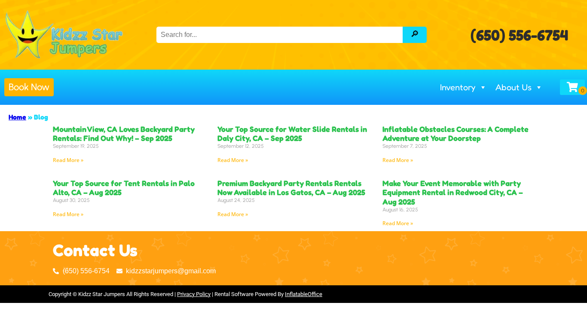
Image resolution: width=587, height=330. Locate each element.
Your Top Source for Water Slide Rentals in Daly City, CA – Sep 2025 (292, 133)
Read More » (68, 160)
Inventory (458, 87)
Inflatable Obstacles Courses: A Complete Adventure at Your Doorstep (455, 133)
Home (17, 117)
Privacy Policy (194, 294)
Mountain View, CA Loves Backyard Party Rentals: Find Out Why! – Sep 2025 (124, 133)
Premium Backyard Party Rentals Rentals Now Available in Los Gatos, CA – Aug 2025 (291, 187)
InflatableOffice (303, 294)
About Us (513, 87)
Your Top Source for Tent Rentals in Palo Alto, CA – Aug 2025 (124, 187)
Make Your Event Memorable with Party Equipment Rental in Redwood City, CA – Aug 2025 (452, 192)
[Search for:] (280, 34)
